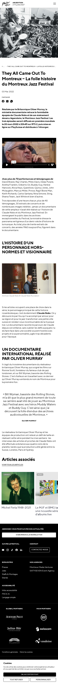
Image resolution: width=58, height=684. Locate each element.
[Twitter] (7, 101)
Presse (5, 567)
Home (4, 66)
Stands (5, 578)
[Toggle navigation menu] (54, 4)
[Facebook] (3, 101)
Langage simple (9, 597)
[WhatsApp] (11, 101)
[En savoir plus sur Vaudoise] (43, 641)
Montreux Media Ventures (41, 567)
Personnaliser (43, 680)
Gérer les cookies (26, 652)
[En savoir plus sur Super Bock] (43, 617)
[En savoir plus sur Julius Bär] (14, 629)
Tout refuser (16, 680)
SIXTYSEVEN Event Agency (42, 571)
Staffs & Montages (10, 574)
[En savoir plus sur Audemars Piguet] (14, 617)
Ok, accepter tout (29, 674)
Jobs (4, 571)
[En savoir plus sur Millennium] (14, 641)
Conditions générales (10, 652)
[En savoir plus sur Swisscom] (43, 629)
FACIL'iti (6, 594)
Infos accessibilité (9, 590)
